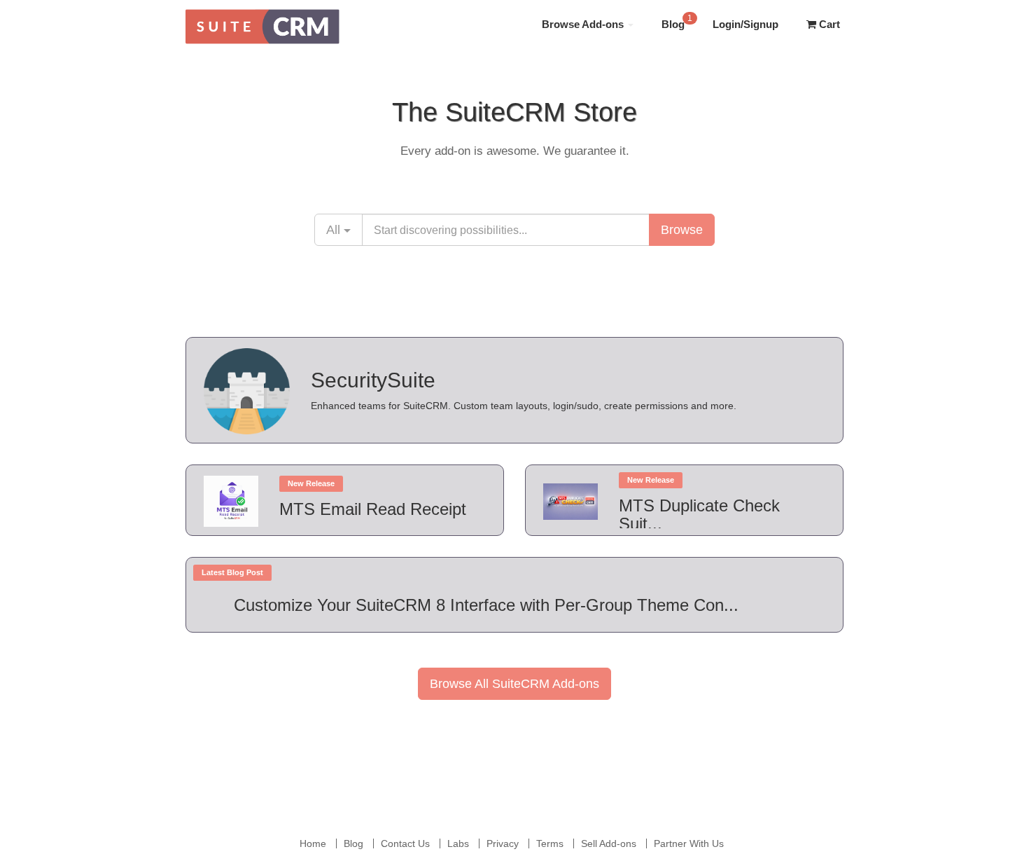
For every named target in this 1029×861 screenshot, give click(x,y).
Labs (458, 843)
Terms (550, 843)
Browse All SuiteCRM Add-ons (514, 684)
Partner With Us (689, 843)
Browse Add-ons (584, 24)
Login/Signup (745, 24)
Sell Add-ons (608, 843)
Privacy (502, 843)
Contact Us (405, 843)
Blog (677, 21)
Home (313, 843)
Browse (682, 230)
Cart (828, 24)
